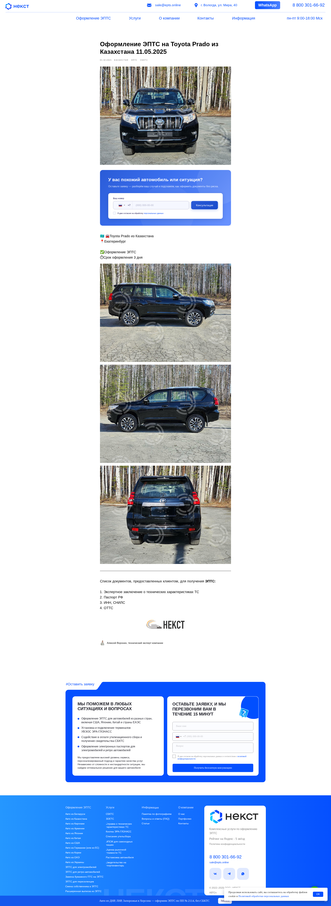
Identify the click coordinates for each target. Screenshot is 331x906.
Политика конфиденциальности (227, 844)
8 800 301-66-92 (225, 856)
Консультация (204, 205)
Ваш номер (118, 198)
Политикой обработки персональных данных (263, 896)
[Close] (326, 901)
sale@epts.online (219, 862)
